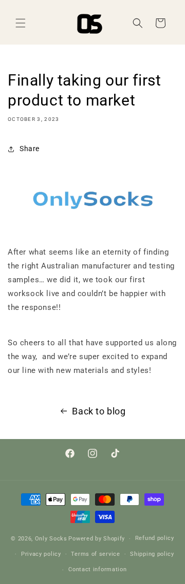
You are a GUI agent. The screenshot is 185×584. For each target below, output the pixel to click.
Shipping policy (152, 554)
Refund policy (154, 538)
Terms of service (95, 554)
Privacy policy (41, 554)
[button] (20, 23)
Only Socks (51, 538)
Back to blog (98, 411)
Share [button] (30, 148)
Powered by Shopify (96, 538)
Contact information (97, 569)
